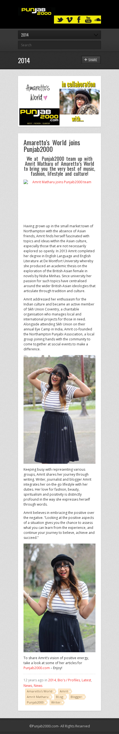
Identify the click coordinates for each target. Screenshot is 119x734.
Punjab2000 (35, 702)
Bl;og (59, 697)
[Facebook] (79, 19)
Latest (86, 680)
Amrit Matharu (37, 697)
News (28, 685)
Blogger (76, 697)
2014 (52, 680)
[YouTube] (88, 19)
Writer (56, 702)
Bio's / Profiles (69, 680)
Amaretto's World (39, 691)
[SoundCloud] (97, 19)
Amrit (64, 691)
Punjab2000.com (37, 668)
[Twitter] (60, 19)
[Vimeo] (69, 19)
